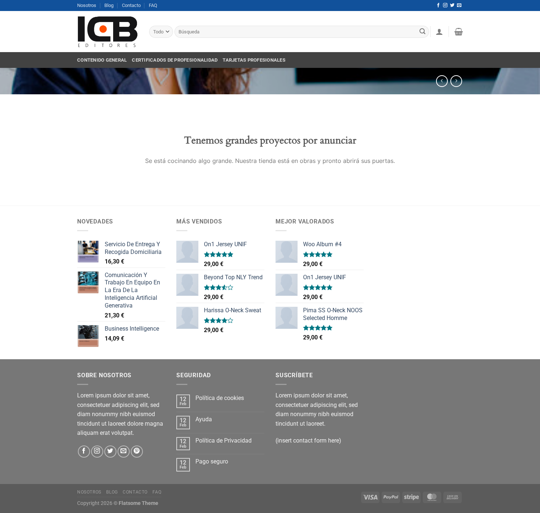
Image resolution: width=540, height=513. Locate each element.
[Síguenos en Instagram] (445, 5)
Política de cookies (219, 397)
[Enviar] (422, 32)
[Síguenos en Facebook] (438, 5)
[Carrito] (458, 31)
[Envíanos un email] (459, 5)
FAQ (153, 5)
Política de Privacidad (223, 440)
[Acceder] (439, 31)
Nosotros (86, 5)
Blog (109, 5)
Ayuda (203, 419)
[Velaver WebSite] (107, 31)
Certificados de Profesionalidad (174, 60)
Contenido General (102, 60)
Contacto (131, 5)
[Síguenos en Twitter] (452, 5)
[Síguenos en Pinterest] (137, 451)
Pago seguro (211, 461)
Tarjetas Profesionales (254, 60)
